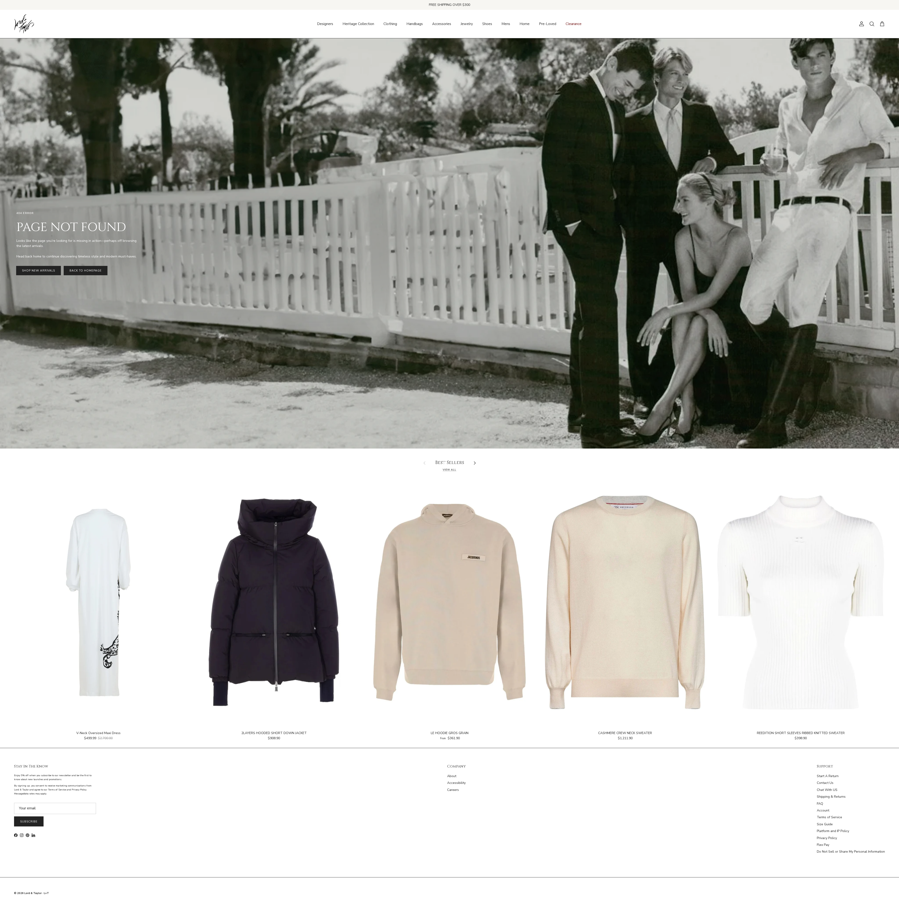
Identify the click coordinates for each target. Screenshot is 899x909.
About (451, 776)
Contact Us (825, 783)
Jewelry (467, 24)
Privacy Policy (827, 838)
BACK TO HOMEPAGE (85, 270)
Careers (453, 790)
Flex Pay (823, 845)
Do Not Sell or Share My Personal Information (851, 851)
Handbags (414, 24)
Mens (505, 24)
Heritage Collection (358, 24)
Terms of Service (829, 817)
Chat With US (827, 790)
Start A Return (828, 776)
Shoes (487, 24)
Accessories (441, 24)
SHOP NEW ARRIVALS (38, 270)
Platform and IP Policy (833, 831)
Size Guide (825, 824)
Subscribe (28, 821)
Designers (325, 24)
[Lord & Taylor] (24, 24)
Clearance (574, 24)
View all (449, 469)
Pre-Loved (547, 24)
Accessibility (456, 783)
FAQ (820, 803)
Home (525, 24)
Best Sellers (449, 463)
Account (823, 810)
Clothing (390, 24)
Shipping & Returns (831, 796)
